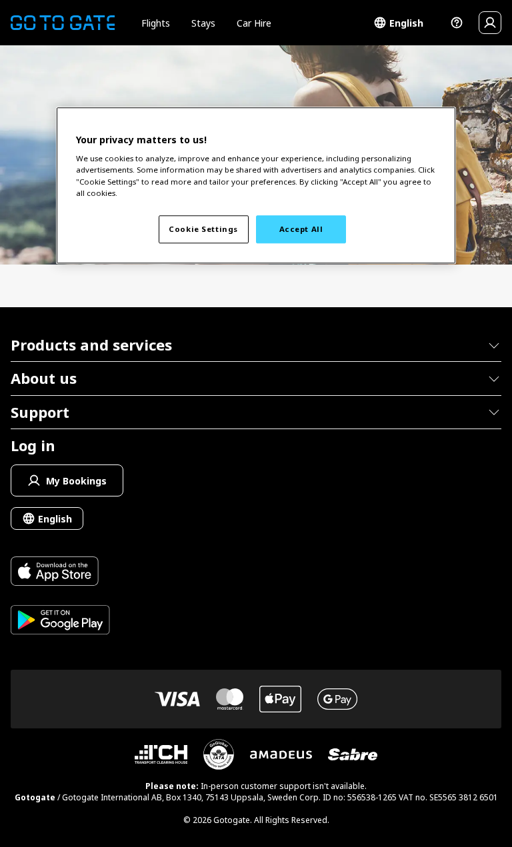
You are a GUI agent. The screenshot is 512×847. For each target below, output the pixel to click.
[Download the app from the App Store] (60, 572)
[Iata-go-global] (218, 754)
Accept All (301, 229)
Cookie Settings (203, 229)
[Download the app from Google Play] (60, 621)
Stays (203, 23)
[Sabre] (352, 754)
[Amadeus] (281, 754)
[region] (256, 185)
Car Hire (254, 23)
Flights (155, 23)
